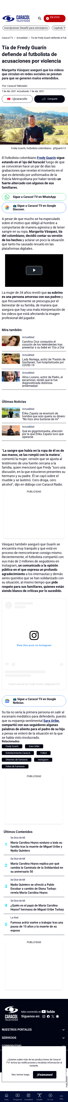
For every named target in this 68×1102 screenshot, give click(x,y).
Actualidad (22, 37)
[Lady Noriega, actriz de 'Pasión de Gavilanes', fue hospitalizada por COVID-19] (11, 359)
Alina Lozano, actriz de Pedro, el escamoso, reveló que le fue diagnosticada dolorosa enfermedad (42, 381)
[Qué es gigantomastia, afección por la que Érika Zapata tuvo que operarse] (11, 430)
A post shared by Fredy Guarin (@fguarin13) (34, 684)
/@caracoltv (19, 99)
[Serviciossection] (63, 1038)
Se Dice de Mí (18, 837)
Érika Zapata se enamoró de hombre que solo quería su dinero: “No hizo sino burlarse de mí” (43, 416)
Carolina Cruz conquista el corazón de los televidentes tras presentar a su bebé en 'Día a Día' (43, 344)
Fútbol (43, 753)
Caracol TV (7, 37)
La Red (14, 917)
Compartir (52, 98)
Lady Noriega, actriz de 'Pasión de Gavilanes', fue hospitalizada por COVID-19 (43, 362)
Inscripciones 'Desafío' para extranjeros (26, 27)
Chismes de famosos (17, 759)
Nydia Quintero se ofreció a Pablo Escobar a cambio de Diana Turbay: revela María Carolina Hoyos (33, 888)
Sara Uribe (51, 721)
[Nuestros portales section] (63, 1030)
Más (61, 1099)
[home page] (16, 18)
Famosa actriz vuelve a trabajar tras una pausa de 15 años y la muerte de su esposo (37, 926)
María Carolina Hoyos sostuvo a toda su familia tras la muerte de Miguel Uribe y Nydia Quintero (36, 846)
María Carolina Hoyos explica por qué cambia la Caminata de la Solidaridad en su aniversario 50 (37, 867)
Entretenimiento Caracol (18, 753)
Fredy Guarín (46, 158)
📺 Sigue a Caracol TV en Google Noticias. (34, 700)
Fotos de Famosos (15, 766)
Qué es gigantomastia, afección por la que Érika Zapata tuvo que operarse (43, 434)
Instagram (43, 759)
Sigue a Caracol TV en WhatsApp (34, 197)
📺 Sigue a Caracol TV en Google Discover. (34, 207)
